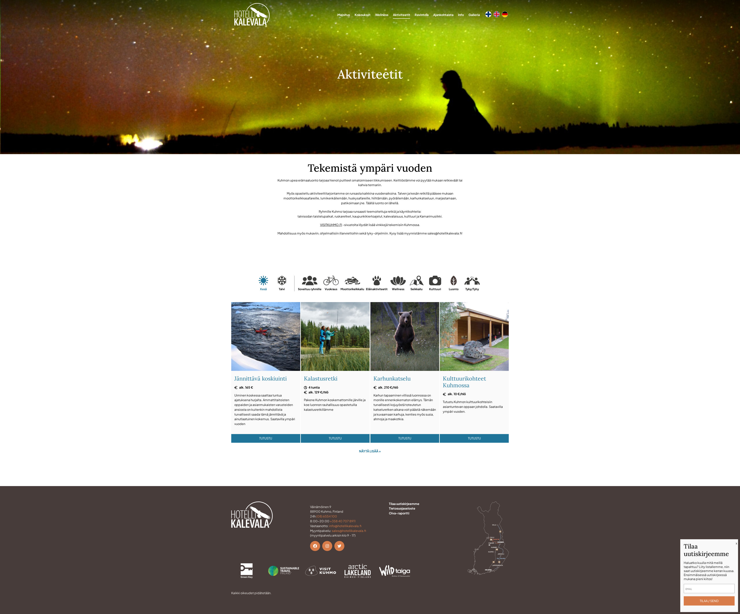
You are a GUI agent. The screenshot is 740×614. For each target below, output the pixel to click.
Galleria (474, 15)
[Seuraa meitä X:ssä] (339, 546)
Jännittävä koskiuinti (260, 378)
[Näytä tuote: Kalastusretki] (335, 370)
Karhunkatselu (392, 378)
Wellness (381, 15)
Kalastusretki (320, 378)
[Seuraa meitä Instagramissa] (327, 546)
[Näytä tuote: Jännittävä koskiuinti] (265, 370)
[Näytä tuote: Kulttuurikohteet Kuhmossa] (474, 370)
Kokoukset (363, 15)
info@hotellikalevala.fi (345, 526)
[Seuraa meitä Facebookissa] (315, 546)
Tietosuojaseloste (402, 508)
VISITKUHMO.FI (331, 225)
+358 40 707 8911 (343, 521)
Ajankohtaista (443, 15)
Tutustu (265, 438)
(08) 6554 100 (326, 516)
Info (461, 15)
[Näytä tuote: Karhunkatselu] (404, 370)
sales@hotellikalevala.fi (349, 531)
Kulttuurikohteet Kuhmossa (464, 382)
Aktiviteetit (401, 15)
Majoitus (343, 15)
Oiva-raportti (399, 513)
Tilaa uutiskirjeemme (404, 504)
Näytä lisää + (370, 451)
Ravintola (422, 15)
